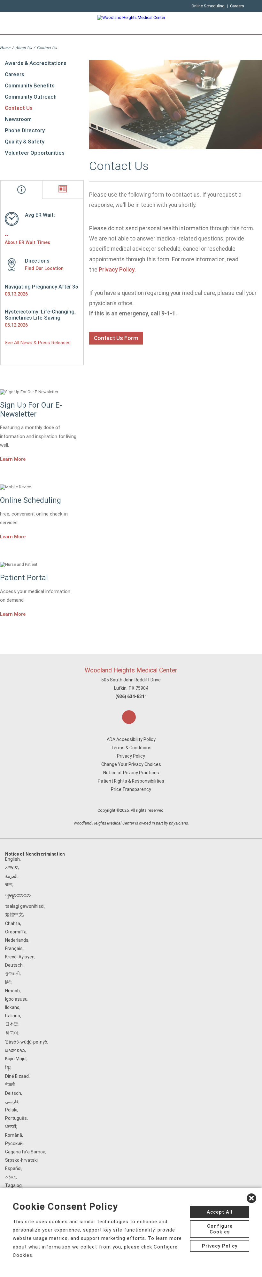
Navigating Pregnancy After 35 (41, 287)
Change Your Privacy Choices (131, 764)
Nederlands (16, 940)
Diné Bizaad (17, 1076)
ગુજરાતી (12, 973)
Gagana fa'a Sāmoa (25, 1151)
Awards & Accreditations (35, 63)
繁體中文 (14, 914)
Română (13, 1135)
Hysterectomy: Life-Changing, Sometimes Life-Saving (40, 315)
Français (14, 948)
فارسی (12, 1101)
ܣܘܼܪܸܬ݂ (10, 1176)
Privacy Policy (131, 756)
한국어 (12, 1033)
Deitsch (13, 1093)
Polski (11, 1109)
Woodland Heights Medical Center (131, 670)
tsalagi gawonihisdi (24, 906)
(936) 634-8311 (131, 696)
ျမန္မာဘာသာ (18, 895)
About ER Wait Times (27, 242)
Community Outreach (31, 97)
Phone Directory (25, 130)
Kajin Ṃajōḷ (16, 1058)
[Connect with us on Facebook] (129, 717)
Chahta (12, 923)
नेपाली (10, 1084)
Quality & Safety (24, 141)
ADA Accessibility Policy (131, 739)
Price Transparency (131, 789)
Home (5, 47)
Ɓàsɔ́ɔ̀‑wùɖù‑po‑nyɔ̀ (26, 1042)
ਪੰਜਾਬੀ (10, 1126)
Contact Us (19, 108)
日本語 (12, 1024)
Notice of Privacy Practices (131, 772)
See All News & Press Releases (38, 343)
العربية (11, 876)
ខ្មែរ (8, 1067)
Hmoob (12, 990)
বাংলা (8, 884)
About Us (24, 47)
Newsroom (18, 119)
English (12, 859)
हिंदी (8, 982)
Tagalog (13, 1185)
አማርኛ (11, 867)
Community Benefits (30, 85)
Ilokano (12, 1007)
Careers (237, 6)
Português (16, 1118)
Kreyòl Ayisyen (20, 956)
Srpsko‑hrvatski (21, 1160)
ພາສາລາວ (15, 1050)
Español (13, 1168)
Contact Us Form (116, 338)
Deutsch (14, 965)
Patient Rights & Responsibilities (131, 781)
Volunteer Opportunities (35, 153)
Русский (14, 1143)
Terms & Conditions (131, 747)
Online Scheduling (208, 6)
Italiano (12, 1015)
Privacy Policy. (117, 269)
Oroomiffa (16, 931)
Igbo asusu (16, 999)
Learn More (13, 459)
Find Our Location (44, 268)
